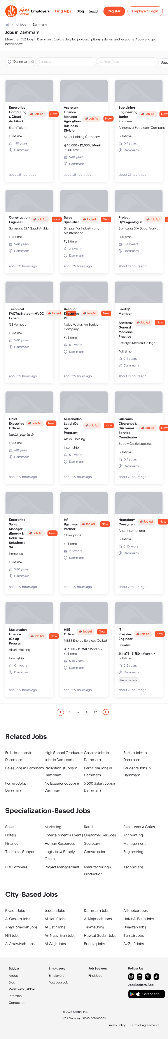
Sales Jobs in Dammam (24, 768)
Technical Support (20, 852)
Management (134, 843)
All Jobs (21, 25)
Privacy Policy (116, 1025)
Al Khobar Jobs (135, 911)
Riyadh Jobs (15, 911)
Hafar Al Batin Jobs (138, 919)
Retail (88, 827)
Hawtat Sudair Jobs (100, 935)
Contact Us (17, 1003)
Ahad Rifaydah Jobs (21, 927)
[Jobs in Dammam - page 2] (105, 712)
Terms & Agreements (144, 1025)
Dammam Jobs (96, 911)
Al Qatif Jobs (55, 927)
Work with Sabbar (22, 989)
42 (95, 712)
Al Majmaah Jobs (98, 919)
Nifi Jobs (12, 935)
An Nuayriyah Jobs (60, 935)
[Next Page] (105, 712)
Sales (9, 827)
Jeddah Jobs (55, 911)
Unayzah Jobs (134, 927)
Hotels (10, 835)
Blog (80, 11)
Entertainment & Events (64, 835)
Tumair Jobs (133, 935)
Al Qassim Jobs (17, 919)
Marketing (53, 827)
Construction (95, 852)
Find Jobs (63, 11)
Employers (40, 11)
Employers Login (145, 11)
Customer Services (100, 835)
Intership (15, 996)
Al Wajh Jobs (55, 944)
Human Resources (60, 843)
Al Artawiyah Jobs (20, 944)
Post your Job (58, 982)
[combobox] (70, 62)
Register (114, 11)
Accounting (133, 835)
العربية (93, 11)
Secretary (92, 843)
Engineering (133, 852)
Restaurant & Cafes (139, 827)
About (13, 975)
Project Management (62, 867)
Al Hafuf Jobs (55, 919)
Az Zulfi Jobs (133, 944)
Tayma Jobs (94, 927)
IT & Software (16, 867)
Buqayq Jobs (94, 944)
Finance (11, 843)
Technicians (133, 867)
